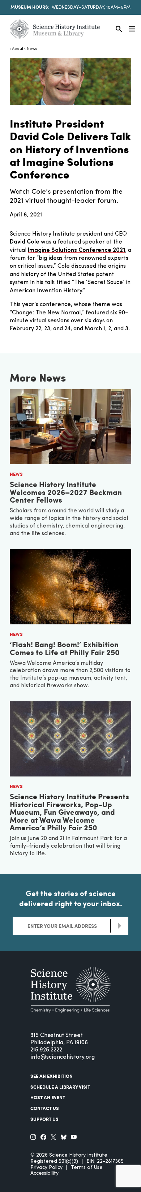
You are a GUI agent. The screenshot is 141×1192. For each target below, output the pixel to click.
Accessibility (44, 1173)
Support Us (44, 1119)
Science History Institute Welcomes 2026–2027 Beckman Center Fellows (66, 492)
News (32, 49)
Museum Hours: (30, 7)
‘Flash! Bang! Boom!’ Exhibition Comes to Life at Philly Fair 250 (65, 648)
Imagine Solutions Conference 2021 (76, 250)
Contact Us (44, 1108)
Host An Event (47, 1097)
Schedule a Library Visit (60, 1087)
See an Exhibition (51, 1076)
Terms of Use (87, 1167)
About (17, 49)
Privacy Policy (46, 1167)
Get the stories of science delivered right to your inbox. (70, 898)
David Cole (24, 242)
